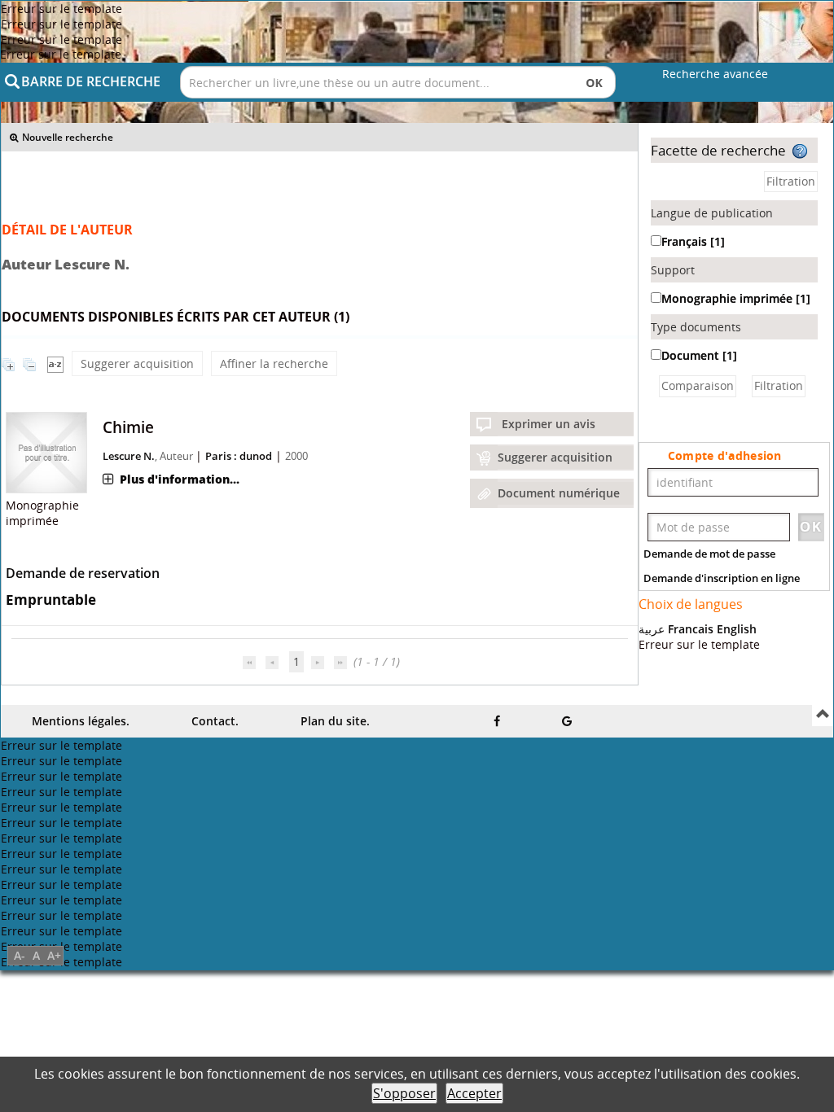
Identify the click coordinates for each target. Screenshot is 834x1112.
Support (673, 270)
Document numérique (559, 493)
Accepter (474, 1093)
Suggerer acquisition (137, 363)
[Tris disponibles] (55, 363)
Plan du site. (335, 721)
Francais (690, 629)
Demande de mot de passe (709, 553)
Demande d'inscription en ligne (721, 578)
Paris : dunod (238, 456)
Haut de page (822, 715)
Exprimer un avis (548, 423)
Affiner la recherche (274, 363)
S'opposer (404, 1093)
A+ (54, 955)
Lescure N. (129, 456)
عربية (652, 629)
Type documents (696, 327)
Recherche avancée (715, 73)
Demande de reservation (83, 573)
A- (19, 955)
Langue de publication (712, 213)
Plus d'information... (179, 479)
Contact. (215, 721)
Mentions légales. (80, 721)
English (737, 629)
